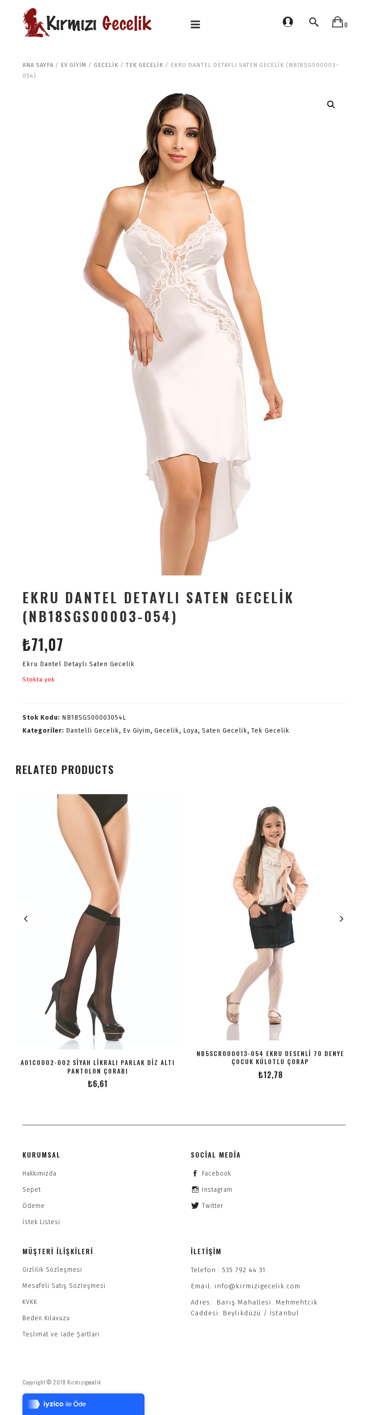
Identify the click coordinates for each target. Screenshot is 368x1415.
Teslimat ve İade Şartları (61, 1334)
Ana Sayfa (37, 65)
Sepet (31, 1190)
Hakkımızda (39, 1173)
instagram (217, 1190)
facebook (216, 1173)
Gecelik (106, 65)
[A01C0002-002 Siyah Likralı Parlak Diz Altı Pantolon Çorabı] (98, 921)
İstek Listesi (41, 1222)
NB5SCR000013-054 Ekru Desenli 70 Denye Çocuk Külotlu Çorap (270, 1057)
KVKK (29, 1302)
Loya (190, 730)
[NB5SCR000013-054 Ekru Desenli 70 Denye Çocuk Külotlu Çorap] (270, 917)
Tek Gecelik (144, 65)
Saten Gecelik (224, 730)
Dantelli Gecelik (92, 730)
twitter (212, 1206)
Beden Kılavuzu (46, 1318)
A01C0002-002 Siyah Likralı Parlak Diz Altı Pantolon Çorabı (98, 1066)
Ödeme (33, 1206)
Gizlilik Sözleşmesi (52, 1270)
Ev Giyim (74, 65)
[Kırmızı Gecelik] (88, 23)
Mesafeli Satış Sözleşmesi (63, 1286)
